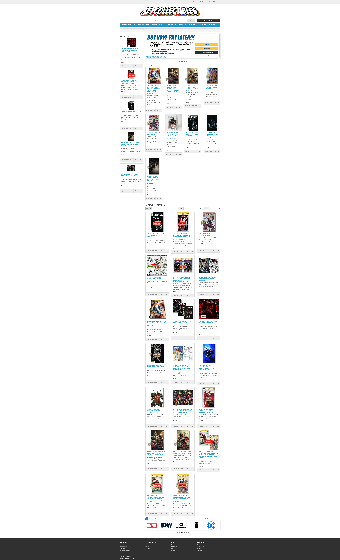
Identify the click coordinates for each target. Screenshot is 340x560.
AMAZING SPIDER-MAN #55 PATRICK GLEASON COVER (156, 365)
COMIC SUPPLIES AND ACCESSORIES (176, 25)
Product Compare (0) (165, 209)
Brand (128, 30)
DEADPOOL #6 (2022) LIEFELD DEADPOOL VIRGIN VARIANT (192, 88)
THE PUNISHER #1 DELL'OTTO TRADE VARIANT (131, 112)
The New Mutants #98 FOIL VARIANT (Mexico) (212, 87)
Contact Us (148, 545)
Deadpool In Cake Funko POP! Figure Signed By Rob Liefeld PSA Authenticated (173, 135)
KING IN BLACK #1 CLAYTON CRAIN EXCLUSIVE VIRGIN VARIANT (130, 144)
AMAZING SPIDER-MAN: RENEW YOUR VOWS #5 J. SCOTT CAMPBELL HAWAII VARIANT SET (181, 367)
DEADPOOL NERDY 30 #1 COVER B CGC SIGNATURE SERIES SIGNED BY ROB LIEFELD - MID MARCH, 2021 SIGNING (182, 498)
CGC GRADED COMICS (143, 25)
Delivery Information (125, 546)
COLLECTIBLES (192, 25)
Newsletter (200, 550)
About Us (122, 545)
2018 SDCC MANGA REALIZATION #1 (153, 133)
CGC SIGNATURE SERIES (158, 25)
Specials (173, 550)
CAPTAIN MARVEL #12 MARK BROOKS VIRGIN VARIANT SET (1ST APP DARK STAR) (183, 410)
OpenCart (128, 556)
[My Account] (191, 1)
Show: (206, 208)
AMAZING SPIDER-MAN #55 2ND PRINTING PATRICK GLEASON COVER (130, 50)
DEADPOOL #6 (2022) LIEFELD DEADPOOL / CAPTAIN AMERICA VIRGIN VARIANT (173, 88)
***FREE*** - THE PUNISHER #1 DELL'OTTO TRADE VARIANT (156, 235)
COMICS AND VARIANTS (128, 25)
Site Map (147, 548)
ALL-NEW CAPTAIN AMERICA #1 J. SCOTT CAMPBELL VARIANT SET (208, 278)
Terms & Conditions (125, 550)
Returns (147, 546)
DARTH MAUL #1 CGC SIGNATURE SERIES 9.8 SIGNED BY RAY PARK (206, 410)
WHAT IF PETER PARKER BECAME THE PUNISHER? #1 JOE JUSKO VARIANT (130, 81)
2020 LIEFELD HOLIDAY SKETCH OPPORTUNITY (154, 278)
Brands (173, 545)
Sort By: (181, 208)
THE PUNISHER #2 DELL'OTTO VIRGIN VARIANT (212, 134)
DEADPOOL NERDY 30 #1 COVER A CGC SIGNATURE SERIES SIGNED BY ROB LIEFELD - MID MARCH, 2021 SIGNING (156, 498)
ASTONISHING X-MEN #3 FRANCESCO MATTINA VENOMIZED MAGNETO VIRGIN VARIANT (207, 367)
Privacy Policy (123, 548)
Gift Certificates (175, 546)
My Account (200, 545)
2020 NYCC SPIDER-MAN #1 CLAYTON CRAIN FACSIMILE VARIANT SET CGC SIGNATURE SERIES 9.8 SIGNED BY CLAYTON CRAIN (182, 280)
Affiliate (173, 548)
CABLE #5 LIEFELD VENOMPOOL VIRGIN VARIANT (154, 410)
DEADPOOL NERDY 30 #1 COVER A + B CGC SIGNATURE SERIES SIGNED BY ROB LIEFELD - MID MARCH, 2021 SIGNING (208, 455)
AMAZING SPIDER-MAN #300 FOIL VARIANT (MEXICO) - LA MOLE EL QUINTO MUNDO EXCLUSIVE (153, 89)
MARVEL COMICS (137, 30)
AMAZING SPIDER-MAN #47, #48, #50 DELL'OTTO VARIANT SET (182, 322)
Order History (200, 546)
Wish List (199, 548)
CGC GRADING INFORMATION (207, 25)
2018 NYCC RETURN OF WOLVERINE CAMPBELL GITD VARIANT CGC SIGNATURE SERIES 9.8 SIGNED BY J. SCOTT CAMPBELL (182, 236)
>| (161, 518)
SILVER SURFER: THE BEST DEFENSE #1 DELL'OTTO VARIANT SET (129, 175)
